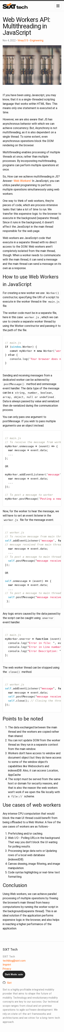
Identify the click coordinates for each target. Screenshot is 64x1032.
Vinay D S (23, 40)
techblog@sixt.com (14, 960)
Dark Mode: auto (14, 974)
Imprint (7, 964)
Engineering (36, 40)
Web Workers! (22, 181)
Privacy (7, 968)
